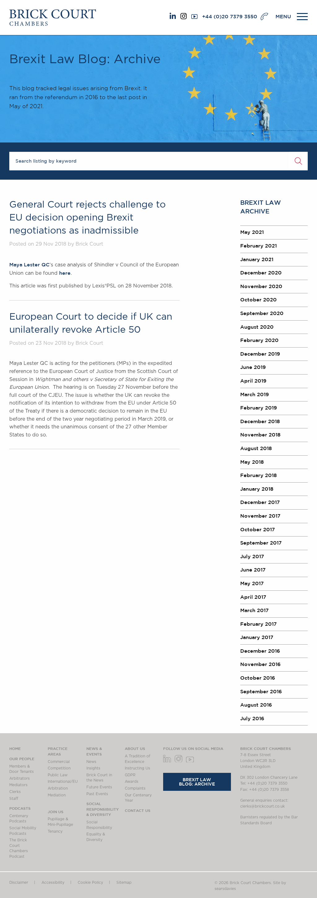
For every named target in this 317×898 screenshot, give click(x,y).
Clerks (15, 792)
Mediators (18, 785)
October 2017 (257, 529)
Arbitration (58, 788)
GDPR (130, 775)
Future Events (99, 787)
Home (15, 748)
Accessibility (52, 882)
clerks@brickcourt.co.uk (262, 806)
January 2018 (256, 489)
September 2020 (262, 313)
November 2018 (260, 434)
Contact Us (137, 810)
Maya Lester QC (29, 264)
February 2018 (258, 475)
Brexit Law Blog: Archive (197, 781)
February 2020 (259, 340)
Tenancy (55, 831)
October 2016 (257, 678)
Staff (13, 798)
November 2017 (260, 516)
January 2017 (256, 637)
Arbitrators (19, 778)
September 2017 (261, 542)
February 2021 (258, 245)
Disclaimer (18, 882)
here (65, 273)
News (91, 762)
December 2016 (260, 651)
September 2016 (261, 691)
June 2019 (253, 367)
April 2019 (253, 380)
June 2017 (253, 569)
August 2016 (256, 704)
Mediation (57, 795)
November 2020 (261, 286)
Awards (131, 781)
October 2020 (258, 299)
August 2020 (257, 327)
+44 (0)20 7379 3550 (229, 16)
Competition (59, 768)
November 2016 (260, 664)
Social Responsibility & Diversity (102, 809)
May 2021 (252, 232)
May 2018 (252, 462)
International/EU (63, 781)
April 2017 (253, 597)
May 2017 (252, 583)
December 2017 (260, 502)
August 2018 (256, 448)
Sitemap (124, 882)
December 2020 (261, 272)
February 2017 (258, 624)
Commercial (59, 762)
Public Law (57, 775)
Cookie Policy (90, 882)
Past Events (97, 794)
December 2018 (260, 421)
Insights (93, 768)
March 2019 (254, 394)
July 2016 (252, 718)
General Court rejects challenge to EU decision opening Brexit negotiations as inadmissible (87, 217)
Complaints (135, 788)
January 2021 (256, 259)
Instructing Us (137, 768)
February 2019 (258, 407)
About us (135, 748)
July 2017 (252, 556)
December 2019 (260, 354)
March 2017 (254, 610)
